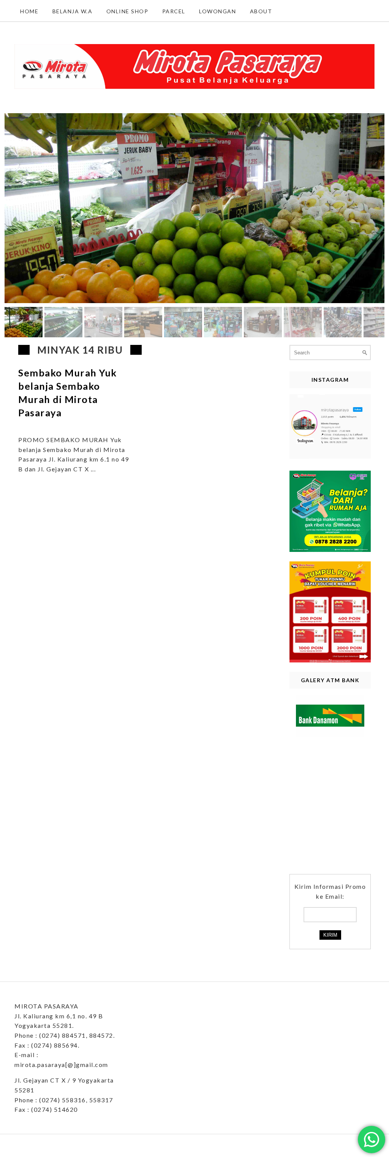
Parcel (173, 11)
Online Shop (127, 11)
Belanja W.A (72, 11)
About (261, 11)
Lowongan (217, 11)
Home (29, 11)
